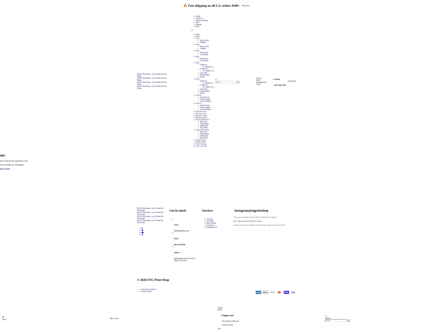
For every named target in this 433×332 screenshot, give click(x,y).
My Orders (204, 128)
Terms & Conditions (149, 289)
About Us (203, 65)
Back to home (5, 169)
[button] (246, 6)
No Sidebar (204, 54)
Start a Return (211, 223)
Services (199, 95)
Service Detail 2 (206, 101)
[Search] (238, 82)
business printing (202, 20)
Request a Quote (201, 115)
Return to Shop (227, 325)
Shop (197, 26)
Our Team (203, 73)
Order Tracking (201, 144)
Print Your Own (201, 111)
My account (204, 40)
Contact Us (204, 69)
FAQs (202, 77)
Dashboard (204, 126)
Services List (204, 97)
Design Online (201, 140)
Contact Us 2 (209, 71)
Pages (198, 63)
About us (209, 219)
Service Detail (205, 99)
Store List (203, 121)
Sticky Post (204, 52)
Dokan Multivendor (203, 119)
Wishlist (203, 42)
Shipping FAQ (211, 227)
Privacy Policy (147, 291)
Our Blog (209, 221)
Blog (197, 50)
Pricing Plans (205, 75)
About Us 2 (209, 67)
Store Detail (204, 124)
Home (198, 34)
